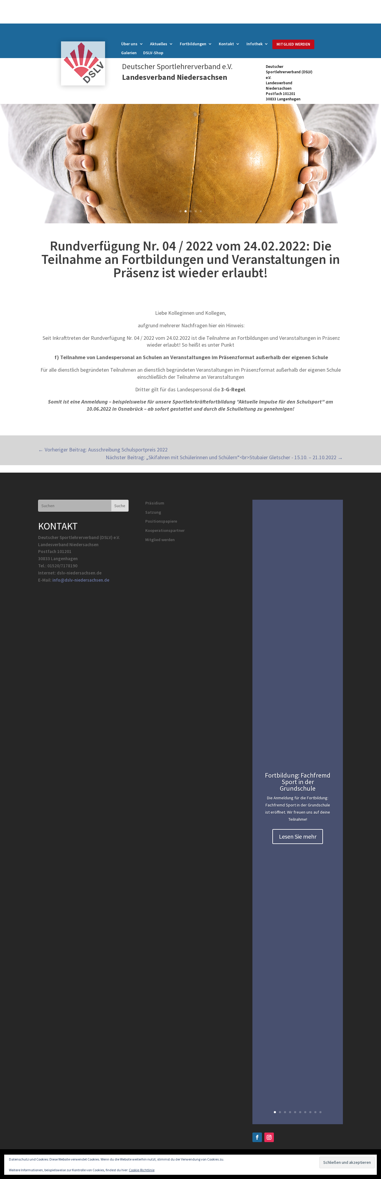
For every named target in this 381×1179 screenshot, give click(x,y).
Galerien (129, 53)
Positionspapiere (161, 521)
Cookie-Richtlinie (141, 1170)
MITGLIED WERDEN (293, 44)
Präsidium (154, 503)
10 (320, 1112)
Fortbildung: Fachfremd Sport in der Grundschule (297, 781)
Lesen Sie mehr (297, 836)
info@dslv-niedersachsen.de (80, 580)
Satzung (153, 512)
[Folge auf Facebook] (257, 1137)
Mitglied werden (160, 539)
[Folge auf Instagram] (269, 1137)
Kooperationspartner (165, 530)
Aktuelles (158, 44)
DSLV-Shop (153, 53)
